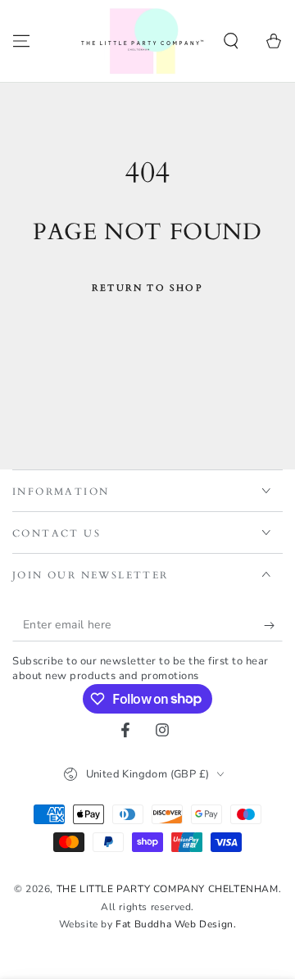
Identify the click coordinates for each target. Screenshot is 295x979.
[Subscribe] (273, 625)
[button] (231, 41)
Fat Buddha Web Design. (176, 924)
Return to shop (147, 288)
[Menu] (21, 41)
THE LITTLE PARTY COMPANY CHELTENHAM (168, 888)
